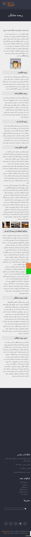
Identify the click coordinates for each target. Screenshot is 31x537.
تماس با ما (24, 494)
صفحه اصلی (23, 482)
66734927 (19, 464)
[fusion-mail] (6, 524)
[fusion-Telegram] (20, 524)
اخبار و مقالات (23, 492)
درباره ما (24, 484)
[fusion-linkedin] (15, 524)
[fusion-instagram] (25, 524)
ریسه (18, 34)
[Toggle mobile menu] (28, 4)
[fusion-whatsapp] (11, 524)
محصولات (24, 487)
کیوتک (5, 533)
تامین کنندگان (23, 489)
